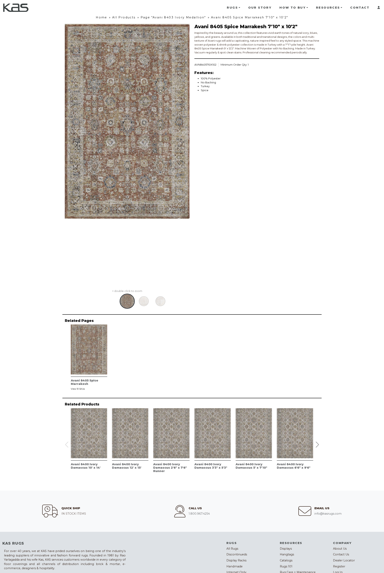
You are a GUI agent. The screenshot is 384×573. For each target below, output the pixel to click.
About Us (340, 548)
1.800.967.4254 (199, 513)
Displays (286, 548)
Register (339, 566)
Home (101, 17)
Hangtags (287, 554)
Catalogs (286, 560)
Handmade (234, 566)
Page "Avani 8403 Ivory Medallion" (173, 17)
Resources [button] (328, 7)
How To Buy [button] (292, 7)
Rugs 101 (286, 566)
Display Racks (236, 560)
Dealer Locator (344, 560)
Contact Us (341, 554)
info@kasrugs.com (328, 513)
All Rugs (232, 548)
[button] (317, 445)
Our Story (260, 7)
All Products (124, 17)
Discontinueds (236, 554)
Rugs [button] (232, 7)
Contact (359, 7)
